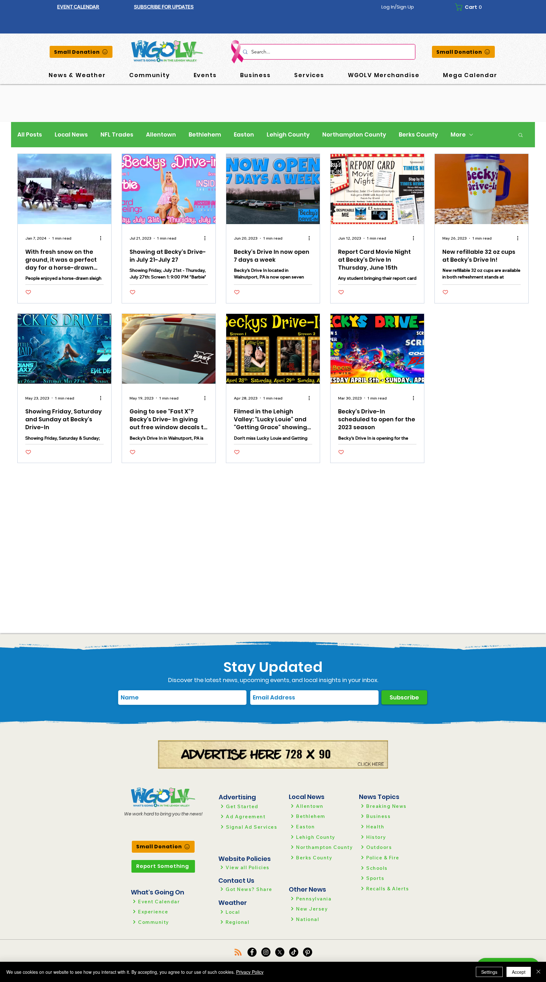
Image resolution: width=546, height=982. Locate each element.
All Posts (29, 134)
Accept (518, 972)
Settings (489, 972)
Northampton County (354, 134)
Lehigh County (288, 134)
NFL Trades (116, 134)
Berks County (418, 134)
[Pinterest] (307, 952)
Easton (244, 134)
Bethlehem (205, 134)
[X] (279, 952)
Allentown (161, 134)
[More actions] (102, 238)
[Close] (538, 972)
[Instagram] (265, 952)
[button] (164, 7)
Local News (71, 134)
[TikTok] (293, 952)
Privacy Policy (250, 972)
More (458, 134)
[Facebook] (252, 952)
